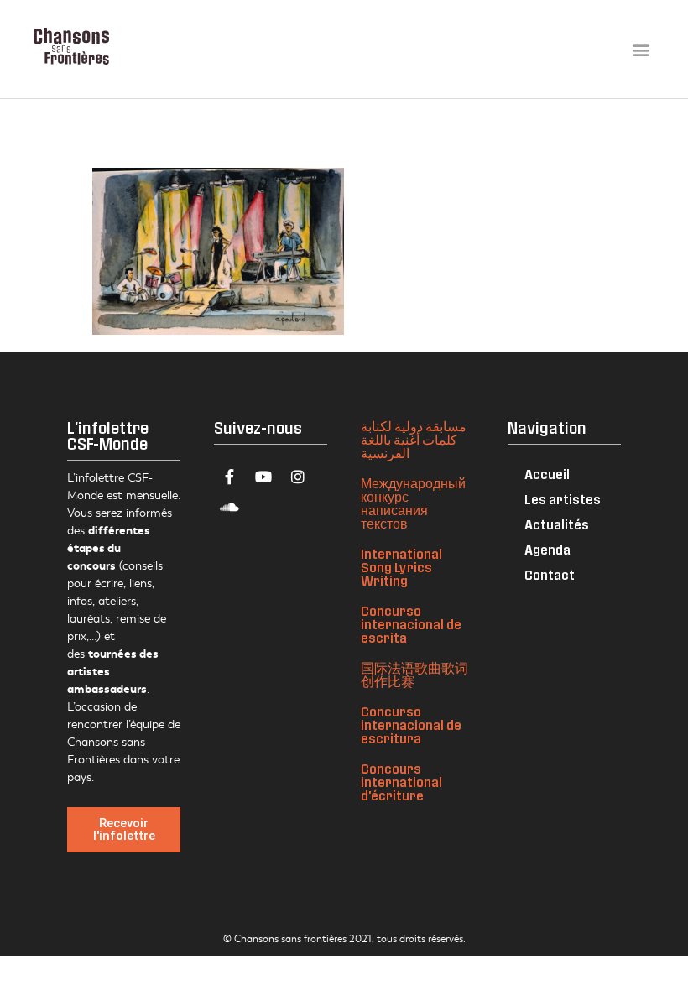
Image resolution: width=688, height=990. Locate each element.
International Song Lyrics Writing (401, 566)
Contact (549, 574)
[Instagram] (298, 476)
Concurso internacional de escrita (411, 623)
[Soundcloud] (229, 507)
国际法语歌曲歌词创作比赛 (414, 674)
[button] (640, 49)
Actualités (556, 524)
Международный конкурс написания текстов (413, 503)
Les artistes (562, 499)
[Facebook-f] (229, 476)
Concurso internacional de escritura (411, 724)
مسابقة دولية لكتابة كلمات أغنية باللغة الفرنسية (413, 439)
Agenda (547, 549)
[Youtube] (263, 476)
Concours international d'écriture (401, 781)
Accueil (547, 474)
